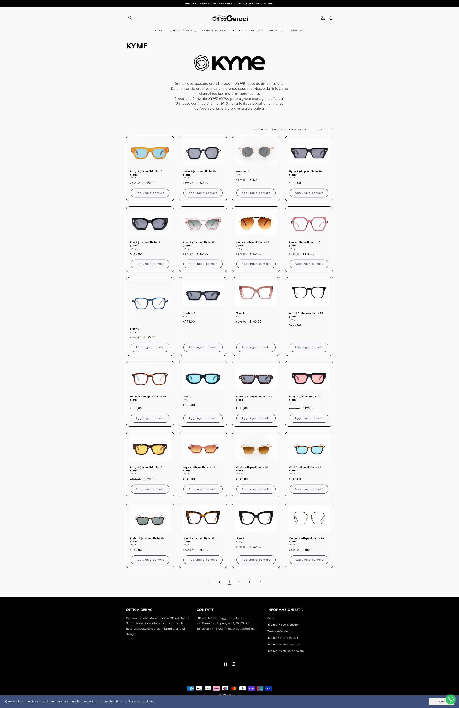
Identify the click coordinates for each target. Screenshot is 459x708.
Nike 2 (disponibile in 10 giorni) (199, 540)
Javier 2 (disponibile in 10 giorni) (147, 540)
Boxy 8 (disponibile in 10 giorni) (146, 173)
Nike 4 (240, 312)
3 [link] (229, 581)
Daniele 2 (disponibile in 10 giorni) (148, 398)
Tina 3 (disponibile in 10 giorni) (199, 244)
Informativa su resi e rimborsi (285, 651)
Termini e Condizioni (280, 631)
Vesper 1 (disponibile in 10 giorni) (306, 540)
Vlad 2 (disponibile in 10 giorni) (305, 469)
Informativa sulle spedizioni (284, 644)
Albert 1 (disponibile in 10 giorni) (306, 314)
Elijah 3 (135, 328)
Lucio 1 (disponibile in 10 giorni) (199, 173)
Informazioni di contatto (282, 638)
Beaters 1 (189, 312)
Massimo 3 (243, 171)
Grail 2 (187, 396)
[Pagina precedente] (199, 582)
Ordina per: (261, 129)
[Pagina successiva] (260, 582)
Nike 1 (240, 538)
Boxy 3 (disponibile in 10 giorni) (146, 469)
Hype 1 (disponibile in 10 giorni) (305, 173)
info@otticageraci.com (241, 628)
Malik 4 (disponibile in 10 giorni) (252, 244)
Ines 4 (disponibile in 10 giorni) (304, 244)
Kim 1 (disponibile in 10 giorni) (145, 244)
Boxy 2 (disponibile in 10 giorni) (305, 398)
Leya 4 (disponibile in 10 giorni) (199, 469)
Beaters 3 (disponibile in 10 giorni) (254, 398)
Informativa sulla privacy (283, 624)
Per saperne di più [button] (141, 701)
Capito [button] (441, 701)
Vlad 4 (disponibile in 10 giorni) (252, 469)
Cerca (271, 618)
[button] (130, 18)
